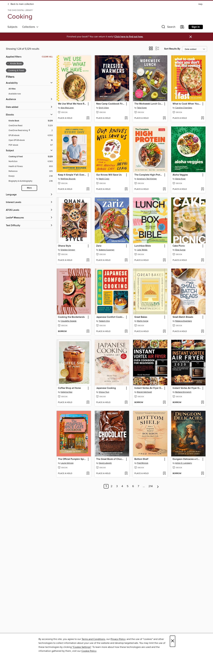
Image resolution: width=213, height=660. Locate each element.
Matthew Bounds (68, 179)
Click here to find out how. (128, 36)
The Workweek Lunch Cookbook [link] (148, 103)
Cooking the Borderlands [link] (71, 317)
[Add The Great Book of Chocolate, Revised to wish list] (126, 474)
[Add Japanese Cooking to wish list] (126, 402)
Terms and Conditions (93, 639)
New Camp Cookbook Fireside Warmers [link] (110, 103)
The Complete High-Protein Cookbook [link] (148, 175)
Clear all (47, 56)
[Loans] (182, 27)
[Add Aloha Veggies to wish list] (202, 189)
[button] (168, 27)
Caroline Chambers (183, 108)
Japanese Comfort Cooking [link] (110, 317)
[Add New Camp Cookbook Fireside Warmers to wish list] (126, 118)
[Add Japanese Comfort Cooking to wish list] (126, 331)
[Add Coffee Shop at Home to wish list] (88, 402)
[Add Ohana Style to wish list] (88, 260)
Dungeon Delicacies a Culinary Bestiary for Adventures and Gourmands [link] (187, 459)
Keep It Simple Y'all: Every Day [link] (72, 175)
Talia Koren (142, 108)
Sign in (196, 27)
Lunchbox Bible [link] (142, 246)
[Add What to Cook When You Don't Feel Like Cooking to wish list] (202, 118)
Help (200, 4)
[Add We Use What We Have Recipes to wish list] (88, 118)
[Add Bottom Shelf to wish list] (164, 474)
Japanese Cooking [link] (106, 388)
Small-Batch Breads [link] (183, 317)
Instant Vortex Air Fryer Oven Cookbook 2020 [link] (187, 388)
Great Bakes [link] (140, 317)
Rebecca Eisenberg (183, 321)
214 (150, 486)
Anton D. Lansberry (183, 463)
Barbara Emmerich (183, 392)
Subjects (12, 27)
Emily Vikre (104, 108)
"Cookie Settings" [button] (81, 647)
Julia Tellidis (142, 250)
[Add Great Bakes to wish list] (164, 331)
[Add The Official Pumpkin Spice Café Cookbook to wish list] (88, 474)
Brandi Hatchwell (144, 392)
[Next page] (158, 486)
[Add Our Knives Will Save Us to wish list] (126, 189)
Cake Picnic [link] (179, 246)
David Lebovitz (105, 463)
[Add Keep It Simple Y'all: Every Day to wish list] (88, 189)
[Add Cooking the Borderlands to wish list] (88, 331)
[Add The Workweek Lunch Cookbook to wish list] (164, 118)
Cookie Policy (88, 651)
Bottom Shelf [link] (141, 459)
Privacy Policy (118, 639)
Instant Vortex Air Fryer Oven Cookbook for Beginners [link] (148, 388)
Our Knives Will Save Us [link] (109, 175)
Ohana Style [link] (64, 246)
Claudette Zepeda (68, 321)
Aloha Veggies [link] (180, 175)
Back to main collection (22, 4)
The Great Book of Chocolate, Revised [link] (110, 459)
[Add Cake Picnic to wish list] (202, 260)
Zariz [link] (98, 246)
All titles (12, 89)
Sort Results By (172, 48)
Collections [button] (29, 27)
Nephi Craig (104, 179)
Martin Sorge (142, 321)
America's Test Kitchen (147, 179)
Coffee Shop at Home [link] (69, 388)
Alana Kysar (180, 179)
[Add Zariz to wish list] (126, 260)
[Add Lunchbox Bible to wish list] (164, 260)
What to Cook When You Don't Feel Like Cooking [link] (187, 103)
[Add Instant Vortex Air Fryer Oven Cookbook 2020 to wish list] (202, 402)
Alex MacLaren (67, 108)
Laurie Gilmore (67, 463)
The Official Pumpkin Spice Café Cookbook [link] (72, 459)
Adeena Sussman (106, 250)
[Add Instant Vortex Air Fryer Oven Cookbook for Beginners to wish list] (164, 402)
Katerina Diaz (66, 392)
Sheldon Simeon (68, 250)
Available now (15, 94)
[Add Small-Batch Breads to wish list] (202, 331)
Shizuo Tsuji (104, 392)
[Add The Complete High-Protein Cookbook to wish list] (164, 189)
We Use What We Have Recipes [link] (72, 103)
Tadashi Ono (104, 321)
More (29, 188)
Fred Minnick (142, 463)
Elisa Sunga (180, 250)
